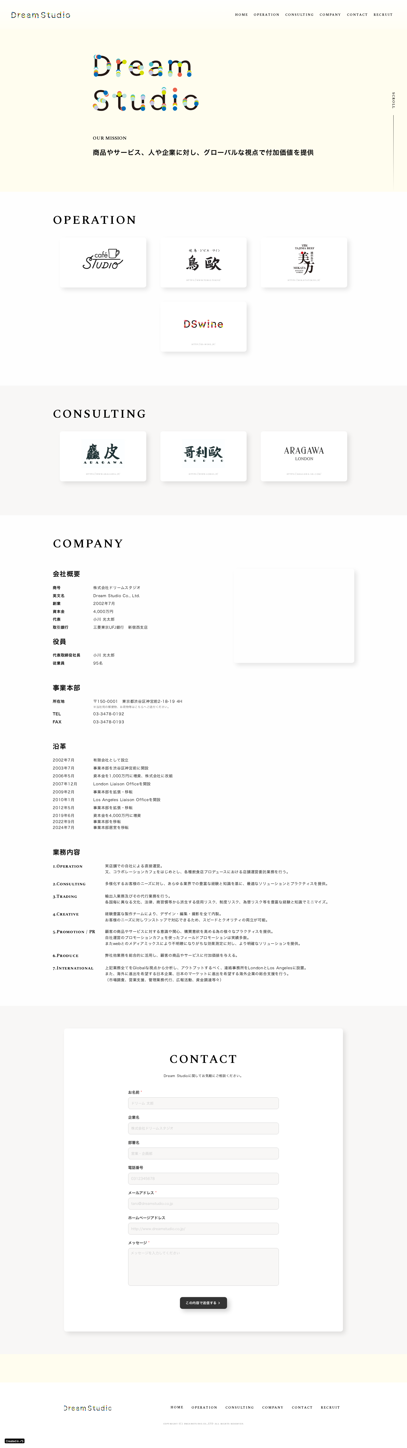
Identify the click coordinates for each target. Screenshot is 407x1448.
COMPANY (330, 14)
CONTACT (357, 14)
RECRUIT (383, 14)
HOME (241, 14)
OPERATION (267, 14)
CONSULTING (299, 14)
